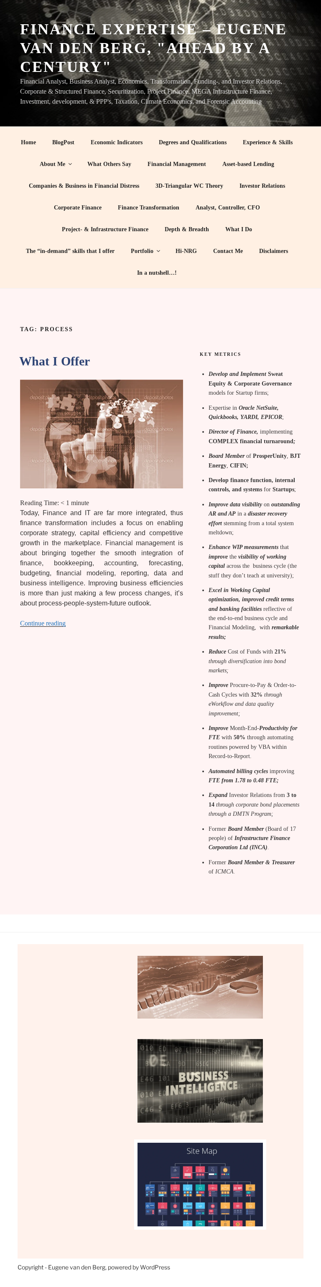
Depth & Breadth (187, 229)
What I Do (238, 229)
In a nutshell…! (157, 273)
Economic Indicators (117, 142)
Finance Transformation (148, 207)
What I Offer (54, 361)
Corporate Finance (78, 207)
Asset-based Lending (248, 164)
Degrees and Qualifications (193, 142)
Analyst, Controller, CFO (228, 207)
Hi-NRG (186, 251)
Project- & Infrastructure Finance (105, 229)
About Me (52, 164)
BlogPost (63, 142)
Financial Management (177, 164)
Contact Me (228, 251)
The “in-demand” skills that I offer (70, 251)
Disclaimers (273, 251)
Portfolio (142, 251)
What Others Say (109, 164)
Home (28, 142)
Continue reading (43, 623)
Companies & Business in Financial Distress (84, 186)
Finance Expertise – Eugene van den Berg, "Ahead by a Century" (153, 48)
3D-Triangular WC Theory (189, 186)
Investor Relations (262, 186)
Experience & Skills (268, 142)
